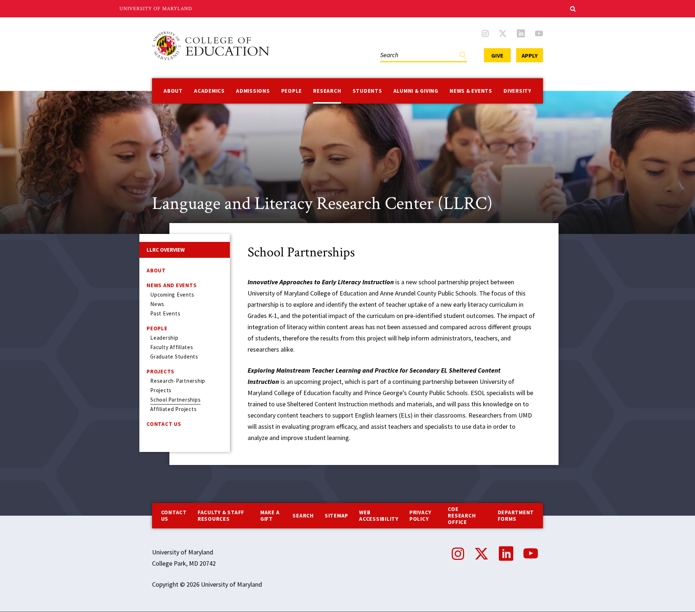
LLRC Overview (166, 249)
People (291, 90)
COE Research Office (462, 515)
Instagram (485, 33)
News (157, 304)
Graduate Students (174, 356)
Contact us (174, 515)
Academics (209, 90)
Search (387, 47)
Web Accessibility (379, 515)
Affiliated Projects (173, 409)
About (173, 90)
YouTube (539, 33)
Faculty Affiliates (171, 347)
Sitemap (336, 515)
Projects (160, 371)
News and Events (172, 285)
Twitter (503, 33)
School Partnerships (175, 399)
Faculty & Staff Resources (221, 515)
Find (463, 56)
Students (367, 90)
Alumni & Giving (415, 90)
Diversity (517, 90)
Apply (530, 55)
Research (327, 90)
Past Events (165, 313)
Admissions (253, 90)
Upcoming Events (172, 294)
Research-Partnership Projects (177, 385)
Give (497, 55)
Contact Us (164, 423)
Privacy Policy (420, 515)
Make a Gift (270, 515)
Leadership (164, 337)
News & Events (471, 90)
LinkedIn (521, 33)
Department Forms (516, 515)
